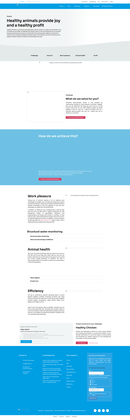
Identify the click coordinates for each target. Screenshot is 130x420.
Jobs (99, 1)
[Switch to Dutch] (55, 416)
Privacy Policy (99, 395)
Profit (96, 55)
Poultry (61, 6)
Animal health (80, 55)
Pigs (69, 6)
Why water (69, 375)
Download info (26, 341)
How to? (50, 55)
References (69, 384)
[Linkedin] (103, 410)
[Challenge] (34, 52)
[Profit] (96, 52)
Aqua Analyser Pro (45, 220)
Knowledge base (70, 372)
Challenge (34, 55)
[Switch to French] (61, 416)
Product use (34, 281)
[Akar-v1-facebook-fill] (95, 410)
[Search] (39, 2)
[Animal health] (80, 52)
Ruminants (77, 6)
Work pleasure (65, 55)
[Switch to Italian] (68, 416)
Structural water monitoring (39, 236)
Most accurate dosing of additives (41, 239)
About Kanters (85, 1)
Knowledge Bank (92, 1)
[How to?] (50, 52)
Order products (104, 1)
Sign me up (93, 398)
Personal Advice (107, 6)
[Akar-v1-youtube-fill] (107, 410)
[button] (65, 236)
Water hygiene (35, 278)
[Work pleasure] (65, 52)
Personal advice (70, 381)
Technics (86, 6)
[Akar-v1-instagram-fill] (99, 410)
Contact (111, 1)
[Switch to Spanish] (74, 416)
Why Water (96, 6)
